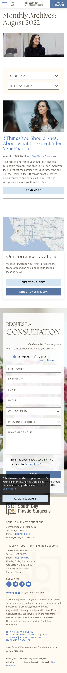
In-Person (24, 356)
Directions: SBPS (34, 282)
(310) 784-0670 (21, 557)
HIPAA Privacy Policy (20, 632)
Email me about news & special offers (32, 459)
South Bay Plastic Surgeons (40, 156)
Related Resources (32, 637)
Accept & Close (25, 498)
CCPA (45, 634)
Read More (33, 190)
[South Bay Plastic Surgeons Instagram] (15, 584)
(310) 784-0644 (22, 534)
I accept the (15, 464)
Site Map (11, 637)
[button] (5, 4)
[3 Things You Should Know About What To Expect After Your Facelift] (33, 116)
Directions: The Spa (33, 291)
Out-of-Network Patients (22, 634)
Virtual (46, 358)
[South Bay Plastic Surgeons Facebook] (9, 584)
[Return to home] (33, 511)
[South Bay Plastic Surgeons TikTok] (22, 584)
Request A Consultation (58, 4)
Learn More (46, 360)
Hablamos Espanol (18, 640)
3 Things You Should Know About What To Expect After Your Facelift (32, 144)
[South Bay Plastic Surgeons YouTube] (28, 584)
